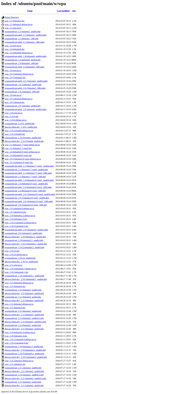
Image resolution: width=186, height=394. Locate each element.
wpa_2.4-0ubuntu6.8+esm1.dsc (18, 155)
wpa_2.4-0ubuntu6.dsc (15, 49)
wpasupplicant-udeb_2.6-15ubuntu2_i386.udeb (25, 88)
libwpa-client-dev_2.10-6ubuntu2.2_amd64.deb (25, 237)
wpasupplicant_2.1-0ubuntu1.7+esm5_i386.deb (25, 176)
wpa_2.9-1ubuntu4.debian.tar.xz (19, 99)
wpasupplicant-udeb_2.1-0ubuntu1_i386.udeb (24, 42)
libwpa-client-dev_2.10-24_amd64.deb (21, 261)
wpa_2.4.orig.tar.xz (13, 46)
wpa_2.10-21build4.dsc (15, 134)
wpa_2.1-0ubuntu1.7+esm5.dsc (18, 148)
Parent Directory (12, 17)
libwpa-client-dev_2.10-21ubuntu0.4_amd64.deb (26, 357)
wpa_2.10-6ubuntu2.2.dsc (16, 219)
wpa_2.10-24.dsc (12, 251)
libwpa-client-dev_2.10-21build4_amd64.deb (24, 141)
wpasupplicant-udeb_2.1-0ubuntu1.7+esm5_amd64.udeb (29, 166)
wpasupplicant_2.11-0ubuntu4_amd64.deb (23, 290)
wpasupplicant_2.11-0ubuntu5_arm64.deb (23, 325)
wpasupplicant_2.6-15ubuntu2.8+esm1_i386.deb (26, 205)
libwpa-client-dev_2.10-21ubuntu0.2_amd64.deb (26, 244)
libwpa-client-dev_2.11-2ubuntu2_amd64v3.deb (25, 378)
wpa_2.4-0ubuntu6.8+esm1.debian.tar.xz (22, 152)
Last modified (63, 11)
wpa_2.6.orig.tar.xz (13, 70)
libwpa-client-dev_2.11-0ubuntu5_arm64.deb (24, 329)
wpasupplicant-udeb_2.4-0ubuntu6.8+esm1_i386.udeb (28, 187)
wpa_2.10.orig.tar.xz (13, 113)
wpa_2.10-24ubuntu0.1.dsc (16, 272)
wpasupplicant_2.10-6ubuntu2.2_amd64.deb (24, 240)
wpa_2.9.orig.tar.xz (13, 95)
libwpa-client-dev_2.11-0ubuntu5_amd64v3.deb (25, 322)
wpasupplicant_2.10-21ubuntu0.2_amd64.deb (24, 247)
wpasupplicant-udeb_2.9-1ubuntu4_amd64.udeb (25, 109)
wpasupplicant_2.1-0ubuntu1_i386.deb (21, 38)
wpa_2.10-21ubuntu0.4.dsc (16, 343)
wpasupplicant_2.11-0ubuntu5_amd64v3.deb (24, 318)
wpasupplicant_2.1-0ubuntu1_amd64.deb (22, 31)
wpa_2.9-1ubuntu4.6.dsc (15, 212)
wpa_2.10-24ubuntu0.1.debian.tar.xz (20, 269)
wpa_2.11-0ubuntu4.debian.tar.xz (19, 283)
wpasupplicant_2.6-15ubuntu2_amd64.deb (23, 84)
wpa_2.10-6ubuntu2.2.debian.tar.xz (20, 215)
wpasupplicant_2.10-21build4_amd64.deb (23, 138)
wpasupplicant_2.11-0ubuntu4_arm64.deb (23, 297)
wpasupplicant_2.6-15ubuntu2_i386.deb (22, 92)
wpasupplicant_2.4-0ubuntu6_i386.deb (21, 63)
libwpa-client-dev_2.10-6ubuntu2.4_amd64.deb (25, 350)
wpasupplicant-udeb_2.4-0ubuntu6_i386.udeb (24, 67)
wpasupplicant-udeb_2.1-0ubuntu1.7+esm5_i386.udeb (28, 173)
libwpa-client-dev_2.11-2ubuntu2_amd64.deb (24, 371)
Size (74, 11)
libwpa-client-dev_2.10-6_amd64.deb (21, 127)
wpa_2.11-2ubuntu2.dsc (15, 364)
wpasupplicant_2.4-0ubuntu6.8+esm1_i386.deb (25, 191)
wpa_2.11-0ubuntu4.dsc (15, 286)
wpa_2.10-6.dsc (12, 116)
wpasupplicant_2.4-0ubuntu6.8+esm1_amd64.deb (26, 184)
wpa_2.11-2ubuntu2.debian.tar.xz (19, 361)
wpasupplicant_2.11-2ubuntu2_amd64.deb (23, 368)
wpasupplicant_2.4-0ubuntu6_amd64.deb (22, 60)
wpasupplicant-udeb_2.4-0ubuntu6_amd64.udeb (25, 56)
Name (30, 11)
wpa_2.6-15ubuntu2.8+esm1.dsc (19, 162)
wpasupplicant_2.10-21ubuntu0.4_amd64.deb (24, 353)
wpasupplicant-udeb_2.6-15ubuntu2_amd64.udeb (26, 81)
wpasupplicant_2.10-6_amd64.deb (19, 123)
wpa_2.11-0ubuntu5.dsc (15, 307)
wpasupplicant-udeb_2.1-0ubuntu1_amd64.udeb (25, 35)
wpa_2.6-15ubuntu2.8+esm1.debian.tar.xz (23, 159)
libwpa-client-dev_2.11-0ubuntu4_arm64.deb (24, 300)
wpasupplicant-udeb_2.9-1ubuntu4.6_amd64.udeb (26, 230)
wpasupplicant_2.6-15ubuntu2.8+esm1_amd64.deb (27, 198)
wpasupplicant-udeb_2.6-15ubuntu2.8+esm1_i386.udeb (29, 201)
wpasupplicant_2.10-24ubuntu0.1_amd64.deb (24, 276)
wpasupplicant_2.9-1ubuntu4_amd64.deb (22, 106)
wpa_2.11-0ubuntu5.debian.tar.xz (19, 304)
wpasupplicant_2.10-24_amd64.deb (20, 258)
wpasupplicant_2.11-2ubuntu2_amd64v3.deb (24, 375)
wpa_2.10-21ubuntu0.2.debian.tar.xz (20, 223)
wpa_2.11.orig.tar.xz (13, 265)
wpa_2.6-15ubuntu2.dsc (15, 77)
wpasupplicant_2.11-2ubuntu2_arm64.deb (23, 382)
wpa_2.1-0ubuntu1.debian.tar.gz (19, 24)
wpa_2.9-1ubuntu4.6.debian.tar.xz (19, 208)
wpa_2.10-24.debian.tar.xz (16, 254)
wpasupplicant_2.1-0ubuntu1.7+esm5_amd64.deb (26, 169)
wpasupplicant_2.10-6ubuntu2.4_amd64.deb (24, 346)
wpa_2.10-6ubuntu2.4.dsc (16, 336)
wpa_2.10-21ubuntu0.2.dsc (16, 226)
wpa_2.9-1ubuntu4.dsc (15, 102)
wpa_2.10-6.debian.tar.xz (16, 120)
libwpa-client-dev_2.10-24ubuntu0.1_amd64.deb (26, 279)
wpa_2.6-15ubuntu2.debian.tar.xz (19, 74)
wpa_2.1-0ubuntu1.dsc (15, 21)
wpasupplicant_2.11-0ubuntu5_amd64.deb (23, 311)
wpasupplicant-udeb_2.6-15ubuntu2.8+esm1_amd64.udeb (30, 194)
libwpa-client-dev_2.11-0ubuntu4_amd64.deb (24, 293)
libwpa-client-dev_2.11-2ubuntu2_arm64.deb (24, 385)
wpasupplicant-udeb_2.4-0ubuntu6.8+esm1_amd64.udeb (29, 180)
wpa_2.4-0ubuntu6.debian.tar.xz (19, 53)
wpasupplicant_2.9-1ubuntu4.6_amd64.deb (23, 233)
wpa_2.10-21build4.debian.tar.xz (19, 130)
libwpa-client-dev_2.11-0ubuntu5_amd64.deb (24, 315)
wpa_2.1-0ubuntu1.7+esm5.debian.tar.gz (22, 145)
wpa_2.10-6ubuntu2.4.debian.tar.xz (20, 332)
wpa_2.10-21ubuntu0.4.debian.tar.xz (20, 339)
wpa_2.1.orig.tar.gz (13, 28)
